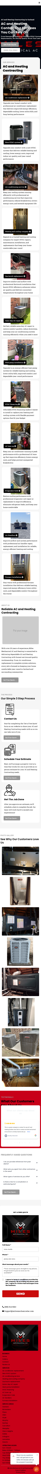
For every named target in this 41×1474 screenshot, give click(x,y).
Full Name (6, 1245)
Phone (5, 1255)
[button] (39, 3)
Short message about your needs (15, 1264)
